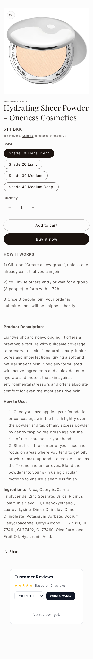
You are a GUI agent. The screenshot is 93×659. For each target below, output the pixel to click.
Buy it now (46, 239)
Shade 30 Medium (25, 175)
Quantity (11, 198)
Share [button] (14, 551)
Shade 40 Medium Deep (31, 187)
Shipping (28, 135)
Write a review (60, 596)
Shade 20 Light (23, 164)
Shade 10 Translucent (29, 153)
